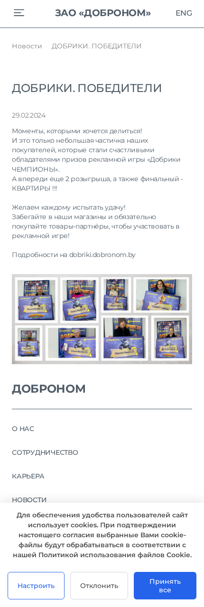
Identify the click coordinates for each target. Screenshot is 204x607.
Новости (27, 46)
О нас (23, 428)
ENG (184, 13)
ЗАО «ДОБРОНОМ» (103, 12)
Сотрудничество (45, 452)
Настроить (36, 585)
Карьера (28, 476)
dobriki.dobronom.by (102, 254)
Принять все (165, 585)
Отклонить (99, 585)
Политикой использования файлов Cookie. (115, 555)
